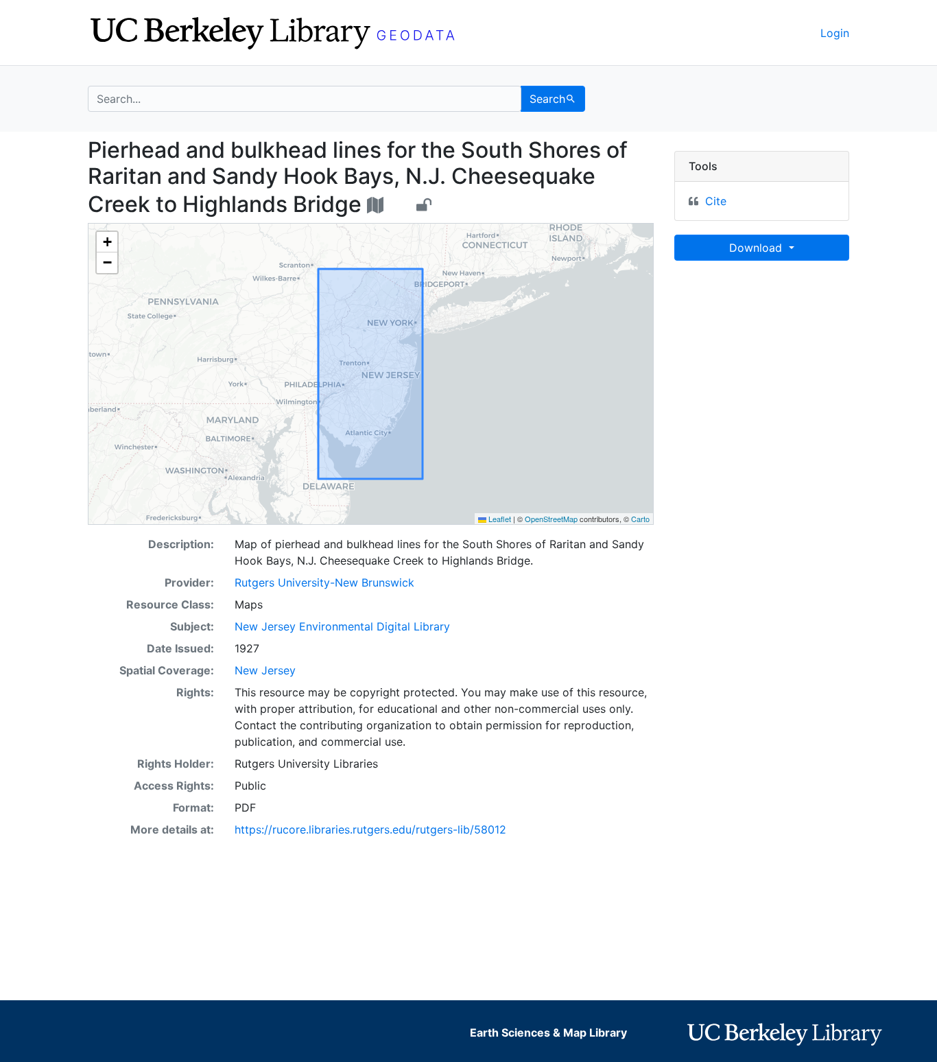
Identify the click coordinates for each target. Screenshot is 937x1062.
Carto (640, 518)
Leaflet (498, 518)
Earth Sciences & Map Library (548, 1032)
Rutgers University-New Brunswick (324, 582)
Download (757, 248)
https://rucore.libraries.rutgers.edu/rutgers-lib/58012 (370, 829)
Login (834, 33)
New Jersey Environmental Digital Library (342, 626)
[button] (107, 242)
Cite (715, 201)
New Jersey (265, 670)
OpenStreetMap (551, 518)
